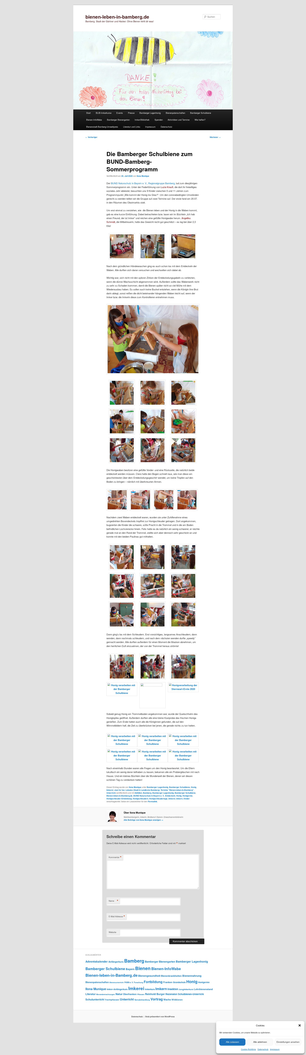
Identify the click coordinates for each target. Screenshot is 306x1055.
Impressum (275, 1049)
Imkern (179, 798)
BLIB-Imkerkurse (103, 112)
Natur (119, 994)
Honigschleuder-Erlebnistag (119, 798)
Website (112, 932)
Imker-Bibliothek (142, 119)
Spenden (159, 119)
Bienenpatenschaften (175, 112)
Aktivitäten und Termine (178, 119)
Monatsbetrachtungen (105, 994)
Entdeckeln (170, 795)
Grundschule (179, 982)
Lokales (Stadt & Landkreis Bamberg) (143, 790)
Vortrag (156, 999)
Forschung (138, 982)
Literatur (90, 994)
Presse (131, 112)
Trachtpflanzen (112, 999)
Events (119, 112)
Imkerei (109, 790)
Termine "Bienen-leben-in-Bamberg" (177, 790)
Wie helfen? (200, 119)
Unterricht (111, 792)
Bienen (143, 968)
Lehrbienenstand (203, 989)
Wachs (167, 999)
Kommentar (115, 857)
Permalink (152, 801)
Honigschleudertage (158, 798)
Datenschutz (263, 1049)
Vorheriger (91, 137)
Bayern (130, 969)
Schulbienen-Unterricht (191, 994)
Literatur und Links (131, 126)
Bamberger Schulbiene (200, 112)
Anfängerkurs (116, 961)
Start (88, 112)
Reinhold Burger (155, 994)
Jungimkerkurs (186, 989)
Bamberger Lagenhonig (150, 112)
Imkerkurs (150, 989)
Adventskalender (96, 961)
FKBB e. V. (128, 982)
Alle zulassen (232, 1042)
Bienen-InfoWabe (94, 119)
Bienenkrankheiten (171, 975)
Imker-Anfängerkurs (117, 989)
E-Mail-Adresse (117, 916)
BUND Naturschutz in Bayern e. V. (148, 795)
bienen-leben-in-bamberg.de (117, 16)
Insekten (173, 989)
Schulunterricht (94, 999)
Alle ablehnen (260, 1042)
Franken (167, 982)
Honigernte (187, 795)
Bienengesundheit (149, 976)
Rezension (171, 994)
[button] (299, 1025)
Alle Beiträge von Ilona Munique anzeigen (143, 819)
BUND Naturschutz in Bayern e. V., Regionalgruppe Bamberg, (143, 183)
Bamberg (147, 792)
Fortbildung (153, 981)
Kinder (187, 798)
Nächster (215, 137)
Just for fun (119, 790)
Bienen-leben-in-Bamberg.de (119, 795)
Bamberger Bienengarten (118, 119)
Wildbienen (177, 999)
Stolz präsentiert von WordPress (160, 1016)
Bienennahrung (191, 976)
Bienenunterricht (116, 982)
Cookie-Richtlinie (248, 1049)
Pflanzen (140, 994)
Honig (193, 787)
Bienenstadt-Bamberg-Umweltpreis (102, 126)
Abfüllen (138, 792)
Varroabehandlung (142, 999)
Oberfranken (130, 994)
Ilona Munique (143, 176)
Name (113, 900)
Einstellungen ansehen (288, 1042)
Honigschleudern (140, 798)
